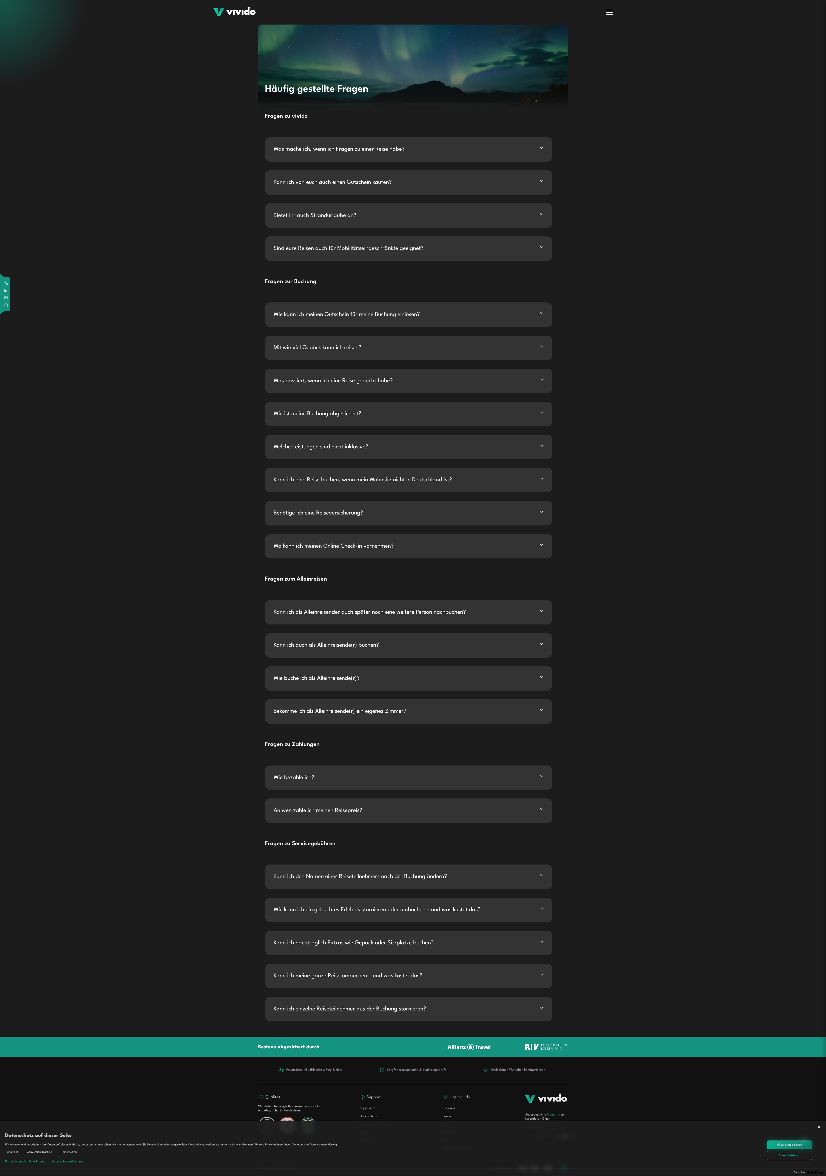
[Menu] (609, 12)
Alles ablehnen (789, 1155)
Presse (447, 1116)
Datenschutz (368, 1116)
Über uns (448, 1108)
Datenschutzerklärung (67, 1161)
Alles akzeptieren (789, 1145)
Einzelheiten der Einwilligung (25, 1161)
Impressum (367, 1108)
